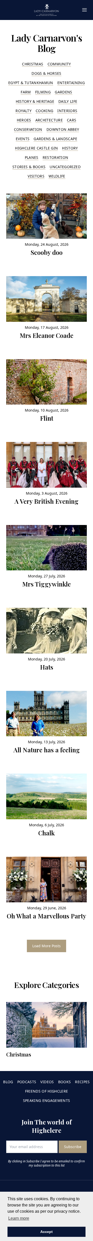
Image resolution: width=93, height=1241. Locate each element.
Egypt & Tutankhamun (30, 82)
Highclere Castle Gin (36, 148)
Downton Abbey (63, 129)
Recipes (82, 1081)
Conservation (28, 129)
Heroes (24, 120)
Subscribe (72, 1146)
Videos (47, 1081)
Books (64, 1081)
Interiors (67, 110)
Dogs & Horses (46, 73)
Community (59, 64)
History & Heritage (35, 101)
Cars (71, 120)
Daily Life (68, 101)
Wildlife (57, 176)
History (70, 148)
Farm (26, 92)
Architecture (49, 120)
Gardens (63, 92)
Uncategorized (65, 166)
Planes (31, 157)
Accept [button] (46, 1232)
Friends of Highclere (46, 1091)
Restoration (55, 157)
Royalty (23, 110)
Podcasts (26, 1081)
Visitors (36, 176)
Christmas (32, 64)
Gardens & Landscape (55, 138)
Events (22, 138)
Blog (8, 1081)
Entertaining (71, 82)
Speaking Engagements (46, 1100)
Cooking (44, 110)
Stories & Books (28, 166)
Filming (43, 92)
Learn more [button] (18, 1218)
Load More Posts (46, 945)
